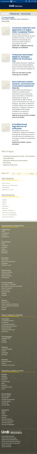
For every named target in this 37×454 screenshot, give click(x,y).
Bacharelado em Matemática (9, 326)
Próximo (31, 174)
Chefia (3, 231)
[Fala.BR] (32, 1)
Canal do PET (5, 403)
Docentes (4, 307)
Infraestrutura (5, 236)
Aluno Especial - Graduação (9, 284)
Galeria (3, 249)
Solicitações (5, 187)
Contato (4, 363)
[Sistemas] (35, 1)
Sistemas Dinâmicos (8, 210)
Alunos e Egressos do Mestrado (10, 304)
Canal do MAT (5, 397)
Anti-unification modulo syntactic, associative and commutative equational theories (23, 84)
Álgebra (4, 200)
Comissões (4, 235)
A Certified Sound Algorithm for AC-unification (19, 126)
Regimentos (5, 251)
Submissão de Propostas (8, 365)
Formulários (5, 245)
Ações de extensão (6, 361)
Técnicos (4, 309)
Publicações (5, 353)
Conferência (5, 378)
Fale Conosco (6, 183)
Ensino (4, 204)
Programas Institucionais (8, 329)
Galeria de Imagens (7, 275)
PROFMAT (4, 295)
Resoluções (5, 253)
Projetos (4, 351)
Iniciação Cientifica (6, 328)
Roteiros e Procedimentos (10, 185)
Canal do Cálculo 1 (6, 401)
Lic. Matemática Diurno (8, 320)
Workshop (4, 385)
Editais (3, 244)
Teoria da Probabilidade (9, 215)
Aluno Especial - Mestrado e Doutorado (12, 286)
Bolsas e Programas (7, 288)
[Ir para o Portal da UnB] (5, 1)
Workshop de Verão (7, 387)
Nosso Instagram (6, 396)
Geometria (5, 206)
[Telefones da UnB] (29, 1)
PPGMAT (4, 293)
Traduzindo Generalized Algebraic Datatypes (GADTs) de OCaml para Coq (22, 57)
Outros (3, 389)
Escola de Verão (6, 381)
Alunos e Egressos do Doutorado (10, 306)
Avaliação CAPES (6, 338)
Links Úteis (4, 247)
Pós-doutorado (6, 291)
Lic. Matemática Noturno (8, 324)
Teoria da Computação (9, 212)
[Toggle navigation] (1, 6)
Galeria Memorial (6, 274)
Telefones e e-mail (7, 189)
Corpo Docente (6, 290)
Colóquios (4, 376)
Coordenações (5, 233)
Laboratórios (5, 322)
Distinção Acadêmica (7, 272)
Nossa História (5, 277)
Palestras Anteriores (10, 165)
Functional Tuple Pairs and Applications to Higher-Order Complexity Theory (23, 30)
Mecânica (5, 208)
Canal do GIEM (5, 405)
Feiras (3, 383)
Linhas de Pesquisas (7, 349)
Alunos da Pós (5, 302)
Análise (4, 202)
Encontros (4, 380)
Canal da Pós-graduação (8, 399)
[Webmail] (26, 1)
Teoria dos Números (8, 217)
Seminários (4, 354)
